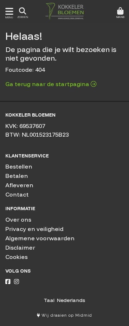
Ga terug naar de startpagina (48, 84)
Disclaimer (20, 247)
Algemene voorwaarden (40, 238)
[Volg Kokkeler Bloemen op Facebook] (7, 281)
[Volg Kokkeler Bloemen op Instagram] (16, 281)
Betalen (16, 175)
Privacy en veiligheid (34, 228)
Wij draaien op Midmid (66, 315)
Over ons (18, 219)
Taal (49, 300)
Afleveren (19, 185)
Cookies (16, 256)
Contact (17, 194)
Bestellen (18, 166)
